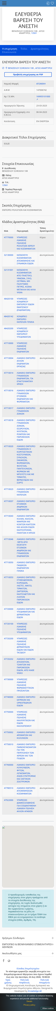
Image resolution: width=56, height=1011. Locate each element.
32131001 (8, 270)
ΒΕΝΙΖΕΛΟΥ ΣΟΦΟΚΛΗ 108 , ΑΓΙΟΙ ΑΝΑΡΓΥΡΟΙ (29, 68)
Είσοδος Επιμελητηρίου (28, 968)
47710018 (8, 420)
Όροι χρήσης (8, 981)
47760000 (8, 764)
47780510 (8, 788)
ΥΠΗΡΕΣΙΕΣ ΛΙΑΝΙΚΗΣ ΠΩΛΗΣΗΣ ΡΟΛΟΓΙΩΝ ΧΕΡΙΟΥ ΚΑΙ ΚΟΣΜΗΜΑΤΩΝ (26, 243)
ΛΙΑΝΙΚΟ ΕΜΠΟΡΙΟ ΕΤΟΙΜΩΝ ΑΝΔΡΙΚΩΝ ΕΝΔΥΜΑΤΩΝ (26, 505)
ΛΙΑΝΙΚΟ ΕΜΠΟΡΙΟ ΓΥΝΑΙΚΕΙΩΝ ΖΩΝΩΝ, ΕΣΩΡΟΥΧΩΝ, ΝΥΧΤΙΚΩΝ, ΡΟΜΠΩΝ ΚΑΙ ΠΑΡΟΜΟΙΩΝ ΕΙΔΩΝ (26, 430)
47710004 (8, 358)
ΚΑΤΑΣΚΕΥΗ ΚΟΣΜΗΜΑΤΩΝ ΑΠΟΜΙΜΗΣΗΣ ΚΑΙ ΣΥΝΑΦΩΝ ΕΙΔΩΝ (26, 259)
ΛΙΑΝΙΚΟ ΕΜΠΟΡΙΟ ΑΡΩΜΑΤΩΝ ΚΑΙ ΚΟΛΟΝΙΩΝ (26, 735)
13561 (34, 33)
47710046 (8, 539)
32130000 (8, 255)
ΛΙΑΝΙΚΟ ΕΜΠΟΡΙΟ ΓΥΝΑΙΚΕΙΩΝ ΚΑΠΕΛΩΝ (26, 492)
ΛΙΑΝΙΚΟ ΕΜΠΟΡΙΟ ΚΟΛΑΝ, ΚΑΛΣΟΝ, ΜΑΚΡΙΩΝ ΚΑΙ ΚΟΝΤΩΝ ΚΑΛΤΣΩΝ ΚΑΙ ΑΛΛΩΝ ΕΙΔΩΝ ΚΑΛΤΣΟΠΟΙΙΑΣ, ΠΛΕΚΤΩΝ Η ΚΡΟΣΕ (26, 524)
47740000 (8, 697)
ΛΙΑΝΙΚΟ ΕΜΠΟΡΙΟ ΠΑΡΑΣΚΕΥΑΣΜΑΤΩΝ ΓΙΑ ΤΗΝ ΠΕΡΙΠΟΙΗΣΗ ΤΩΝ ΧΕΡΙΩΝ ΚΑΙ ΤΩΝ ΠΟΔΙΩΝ (26, 751)
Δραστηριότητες (40, 48)
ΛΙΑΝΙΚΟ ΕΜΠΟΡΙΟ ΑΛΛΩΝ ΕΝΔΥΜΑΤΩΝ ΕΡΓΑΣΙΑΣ (26, 362)
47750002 (8, 732)
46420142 (8, 316)
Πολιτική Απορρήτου (44, 981)
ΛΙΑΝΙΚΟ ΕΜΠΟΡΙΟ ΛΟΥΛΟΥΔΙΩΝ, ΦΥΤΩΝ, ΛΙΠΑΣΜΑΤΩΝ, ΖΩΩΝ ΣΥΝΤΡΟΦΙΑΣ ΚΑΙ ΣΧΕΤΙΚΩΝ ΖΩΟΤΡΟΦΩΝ (26, 773)
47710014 (8, 372)
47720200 (8, 638)
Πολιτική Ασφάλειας (24, 981)
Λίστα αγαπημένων (52, 3)
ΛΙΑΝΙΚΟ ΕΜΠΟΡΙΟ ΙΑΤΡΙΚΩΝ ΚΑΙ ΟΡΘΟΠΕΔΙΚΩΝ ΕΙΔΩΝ (26, 701)
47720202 (8, 659)
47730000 (8, 679)
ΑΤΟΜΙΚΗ (41, 83)
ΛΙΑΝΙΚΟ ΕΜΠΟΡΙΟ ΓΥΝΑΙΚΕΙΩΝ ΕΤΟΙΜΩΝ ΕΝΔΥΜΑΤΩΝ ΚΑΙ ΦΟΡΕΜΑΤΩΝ (26, 396)
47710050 (8, 562)
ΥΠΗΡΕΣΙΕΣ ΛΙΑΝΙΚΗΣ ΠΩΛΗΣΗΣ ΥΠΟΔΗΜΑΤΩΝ (24, 628)
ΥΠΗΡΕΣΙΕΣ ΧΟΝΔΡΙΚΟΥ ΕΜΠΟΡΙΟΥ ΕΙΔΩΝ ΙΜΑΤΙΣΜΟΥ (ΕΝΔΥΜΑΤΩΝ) (25, 304)
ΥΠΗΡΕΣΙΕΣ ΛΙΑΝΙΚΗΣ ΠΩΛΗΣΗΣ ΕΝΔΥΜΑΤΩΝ (23, 347)
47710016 (8, 390)
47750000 (8, 712)
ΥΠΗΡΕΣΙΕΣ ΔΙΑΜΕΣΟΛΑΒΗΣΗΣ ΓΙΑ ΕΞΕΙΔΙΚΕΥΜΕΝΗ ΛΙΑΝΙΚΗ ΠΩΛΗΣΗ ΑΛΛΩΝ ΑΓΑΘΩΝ (26, 806)
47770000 (8, 237)
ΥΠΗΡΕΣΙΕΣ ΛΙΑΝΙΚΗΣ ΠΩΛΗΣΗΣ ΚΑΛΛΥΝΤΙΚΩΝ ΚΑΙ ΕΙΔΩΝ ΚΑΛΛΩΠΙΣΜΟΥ (26, 719)
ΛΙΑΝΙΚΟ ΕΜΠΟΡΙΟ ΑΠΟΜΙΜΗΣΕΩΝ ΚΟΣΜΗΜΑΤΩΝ (26, 791)
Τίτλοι (24, 48)
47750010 (8, 744)
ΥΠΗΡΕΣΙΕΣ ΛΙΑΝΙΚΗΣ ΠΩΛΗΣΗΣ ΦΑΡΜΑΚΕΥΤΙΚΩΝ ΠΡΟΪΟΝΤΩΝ (25, 685)
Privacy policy (29, 1005)
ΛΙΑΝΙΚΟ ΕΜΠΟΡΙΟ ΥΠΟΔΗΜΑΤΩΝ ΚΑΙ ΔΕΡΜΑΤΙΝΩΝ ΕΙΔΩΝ (26, 613)
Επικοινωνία (9, 52)
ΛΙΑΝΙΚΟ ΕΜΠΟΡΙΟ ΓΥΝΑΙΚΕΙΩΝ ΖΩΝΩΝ (26, 411)
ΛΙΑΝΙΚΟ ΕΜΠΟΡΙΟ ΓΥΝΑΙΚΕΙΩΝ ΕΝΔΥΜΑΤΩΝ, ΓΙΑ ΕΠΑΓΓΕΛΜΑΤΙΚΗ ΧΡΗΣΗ (26, 378)
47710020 (8, 446)
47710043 (8, 516)
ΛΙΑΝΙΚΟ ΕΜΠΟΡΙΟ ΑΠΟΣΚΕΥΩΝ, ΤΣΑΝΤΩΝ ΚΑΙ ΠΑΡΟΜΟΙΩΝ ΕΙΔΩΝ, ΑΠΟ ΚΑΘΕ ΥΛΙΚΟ (26, 666)
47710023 (8, 489)
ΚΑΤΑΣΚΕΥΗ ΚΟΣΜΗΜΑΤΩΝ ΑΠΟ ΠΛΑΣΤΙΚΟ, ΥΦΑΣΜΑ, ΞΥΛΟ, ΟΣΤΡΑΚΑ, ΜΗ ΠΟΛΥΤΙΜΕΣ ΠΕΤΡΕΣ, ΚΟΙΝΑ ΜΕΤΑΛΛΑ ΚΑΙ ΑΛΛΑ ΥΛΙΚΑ (26, 281)
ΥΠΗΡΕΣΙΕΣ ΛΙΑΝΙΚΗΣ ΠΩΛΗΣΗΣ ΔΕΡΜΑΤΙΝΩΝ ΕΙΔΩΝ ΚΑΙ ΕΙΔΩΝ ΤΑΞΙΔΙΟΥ (25, 645)
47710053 (8, 577)
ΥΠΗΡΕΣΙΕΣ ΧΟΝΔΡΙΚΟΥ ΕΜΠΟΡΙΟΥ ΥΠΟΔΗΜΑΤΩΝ (24, 332)
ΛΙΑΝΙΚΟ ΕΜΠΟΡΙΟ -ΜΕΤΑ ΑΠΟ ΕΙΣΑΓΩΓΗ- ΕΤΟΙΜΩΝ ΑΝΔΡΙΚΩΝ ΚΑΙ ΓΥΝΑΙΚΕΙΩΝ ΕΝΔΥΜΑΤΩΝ (26, 547)
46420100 (8, 298)
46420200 (8, 328)
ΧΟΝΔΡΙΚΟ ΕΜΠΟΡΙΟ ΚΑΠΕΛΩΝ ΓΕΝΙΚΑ (25, 319)
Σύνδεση (47, 3)
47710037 (8, 501)
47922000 (8, 800)
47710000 (8, 343)
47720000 (8, 609)
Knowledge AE (35, 991)
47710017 (8, 408)
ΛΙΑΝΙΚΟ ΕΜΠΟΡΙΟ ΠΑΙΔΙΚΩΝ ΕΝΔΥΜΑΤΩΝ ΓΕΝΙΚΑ (26, 566)
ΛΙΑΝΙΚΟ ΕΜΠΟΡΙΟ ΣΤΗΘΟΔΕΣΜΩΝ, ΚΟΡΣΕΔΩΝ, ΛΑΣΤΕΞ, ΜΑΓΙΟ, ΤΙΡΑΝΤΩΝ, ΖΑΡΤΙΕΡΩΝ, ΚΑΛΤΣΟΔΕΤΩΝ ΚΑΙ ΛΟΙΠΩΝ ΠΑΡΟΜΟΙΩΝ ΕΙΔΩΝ (26, 590)
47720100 (8, 623)
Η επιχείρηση (9, 48)
